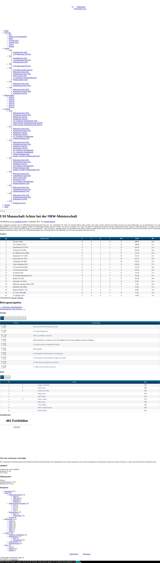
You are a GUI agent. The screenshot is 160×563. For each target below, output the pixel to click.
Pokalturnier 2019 (19, 203)
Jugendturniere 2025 (20, 58)
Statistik (11, 46)
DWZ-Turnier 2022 (20, 76)
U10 (14, 505)
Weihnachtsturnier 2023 (21, 168)
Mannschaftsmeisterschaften (17, 503)
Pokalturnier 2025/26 (20, 119)
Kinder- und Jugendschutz (18, 37)
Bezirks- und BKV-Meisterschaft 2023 (26, 170)
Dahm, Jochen (41, 402)
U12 (14, 507)
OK (78, 562)
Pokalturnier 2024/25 (20, 134)
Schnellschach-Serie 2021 (22, 85)
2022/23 (11, 105)
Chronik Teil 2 (14, 42)
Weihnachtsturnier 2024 (21, 154)
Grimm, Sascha (42, 388)
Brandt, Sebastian (42, 410)
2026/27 (11, 97)
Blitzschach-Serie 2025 (21, 129)
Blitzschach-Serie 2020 (21, 89)
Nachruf (11, 550)
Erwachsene (8, 318)
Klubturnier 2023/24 (20, 146)
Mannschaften (9, 95)
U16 (14, 510)
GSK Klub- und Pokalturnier (11, 307)
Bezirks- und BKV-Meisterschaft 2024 (26, 156)
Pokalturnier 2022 (19, 179)
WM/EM (16, 502)
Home (6, 31)
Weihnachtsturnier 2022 (21, 183)
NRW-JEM (16, 498)
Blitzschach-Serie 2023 (21, 160)
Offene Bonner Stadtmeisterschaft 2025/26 (27, 123)
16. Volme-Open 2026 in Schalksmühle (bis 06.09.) (46, 344)
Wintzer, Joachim (42, 399)
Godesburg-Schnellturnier (17, 535)
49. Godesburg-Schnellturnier (23, 166)
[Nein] (80, 562)
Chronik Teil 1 (14, 40)
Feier (10, 547)
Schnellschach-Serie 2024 (22, 144)
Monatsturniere (13, 512)
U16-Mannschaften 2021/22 (22, 70)
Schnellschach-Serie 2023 (22, 162)
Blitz (14, 514)
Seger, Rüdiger (41, 396)
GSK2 (11, 524)
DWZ (6, 207)
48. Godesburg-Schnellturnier (23, 181)
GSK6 (11, 531)
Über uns (7, 33)
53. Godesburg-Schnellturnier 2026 (25, 121)
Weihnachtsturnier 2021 (21, 191)
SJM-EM (16, 500)
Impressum (86, 554)
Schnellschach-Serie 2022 (22, 74)
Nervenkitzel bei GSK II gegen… (12, 309)
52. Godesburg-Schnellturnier (23, 136)
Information (8, 491)
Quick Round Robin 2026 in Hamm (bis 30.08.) (45, 327)
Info (10, 35)
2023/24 (11, 103)
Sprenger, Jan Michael (43, 385)
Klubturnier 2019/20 (20, 93)
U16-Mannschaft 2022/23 (22, 66)
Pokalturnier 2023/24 (20, 148)
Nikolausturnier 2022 (20, 80)
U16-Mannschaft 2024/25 (22, 60)
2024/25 (11, 101)
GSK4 (11, 528)
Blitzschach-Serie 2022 (21, 72)
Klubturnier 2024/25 (20, 132)
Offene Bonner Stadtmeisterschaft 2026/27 (27, 125)
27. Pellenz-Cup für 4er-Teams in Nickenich (44, 367)
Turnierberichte (13, 542)
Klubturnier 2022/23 (20, 164)
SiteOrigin (14, 560)
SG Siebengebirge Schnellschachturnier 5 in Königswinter (48, 353)
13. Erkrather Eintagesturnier (40, 331)
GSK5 (11, 529)
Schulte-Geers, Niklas (43, 390)
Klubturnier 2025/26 (20, 117)
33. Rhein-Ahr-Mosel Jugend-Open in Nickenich (45, 362)
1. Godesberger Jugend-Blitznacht (24, 78)
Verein (6, 545)
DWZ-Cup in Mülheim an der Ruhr (42, 335)
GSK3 (11, 526)
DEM (14, 496)
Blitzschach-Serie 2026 (21, 113)
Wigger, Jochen (42, 393)
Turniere (7, 109)
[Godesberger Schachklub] (80, 14)
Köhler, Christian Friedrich (45, 407)
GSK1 (11, 522)
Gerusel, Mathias (42, 405)
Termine (7, 205)
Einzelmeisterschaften (15, 495)
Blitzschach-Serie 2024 (21, 142)
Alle (2, 318)
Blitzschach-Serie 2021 (21, 84)
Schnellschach (17, 515)
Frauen (11, 521)
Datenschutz (74, 554)
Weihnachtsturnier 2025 (21, 138)
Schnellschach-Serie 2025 (22, 131)
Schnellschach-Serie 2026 (22, 115)
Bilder (11, 38)
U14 (14, 508)
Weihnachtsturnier (14, 543)
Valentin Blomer (49, 222)
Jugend (6, 48)
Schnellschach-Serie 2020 (22, 91)
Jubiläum (11, 549)
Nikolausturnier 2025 (20, 62)
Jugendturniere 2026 (20, 52)
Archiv (11, 44)
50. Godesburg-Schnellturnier (23, 150)
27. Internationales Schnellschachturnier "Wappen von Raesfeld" (49, 358)
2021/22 (11, 107)
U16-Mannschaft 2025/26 (22, 54)
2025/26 (11, 99)
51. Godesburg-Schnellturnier (23, 152)
